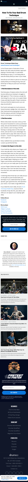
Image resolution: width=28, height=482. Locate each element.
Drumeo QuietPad (14, 428)
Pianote (14, 444)
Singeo (14, 449)
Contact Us (14, 469)
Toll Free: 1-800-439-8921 (14, 463)
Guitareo (14, 447)
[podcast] (21, 473)
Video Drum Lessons (14, 417)
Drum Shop (14, 422)
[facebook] (10, 473)
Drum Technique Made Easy (18, 265)
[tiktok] (17, 473)
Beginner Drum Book (14, 433)
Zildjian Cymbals (5, 209)
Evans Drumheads (6, 211)
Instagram (4, 202)
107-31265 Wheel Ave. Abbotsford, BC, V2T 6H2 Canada (14, 459)
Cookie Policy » (5, 479)
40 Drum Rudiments (14, 412)
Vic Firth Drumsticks (6, 213)
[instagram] (14, 473)
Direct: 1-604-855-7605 (14, 466)
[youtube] (6, 473)
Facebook (3, 200)
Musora (14, 441)
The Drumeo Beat (14, 410)
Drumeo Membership (14, 425)
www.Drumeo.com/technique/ (10, 65)
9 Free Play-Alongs (14, 415)
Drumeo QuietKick (14, 431)
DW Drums (4, 207)
